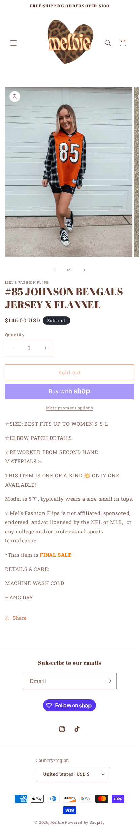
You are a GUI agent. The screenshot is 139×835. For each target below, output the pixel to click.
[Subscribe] (109, 681)
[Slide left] (54, 269)
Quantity (15, 334)
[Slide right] (84, 269)
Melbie (57, 822)
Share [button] (20, 618)
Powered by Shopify (85, 822)
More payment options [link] (69, 407)
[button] (13, 43)
